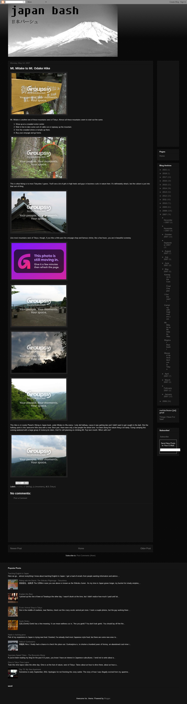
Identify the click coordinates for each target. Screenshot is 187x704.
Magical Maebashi (167, 344)
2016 (164, 181)
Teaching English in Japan (18, 573)
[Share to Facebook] (24, 483)
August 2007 (167, 252)
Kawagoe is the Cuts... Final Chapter (167, 283)
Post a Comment (20, 498)
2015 (164, 185)
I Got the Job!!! (167, 297)
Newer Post (16, 548)
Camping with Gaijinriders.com (167, 312)
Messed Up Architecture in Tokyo (167, 361)
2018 (164, 173)
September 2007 (168, 244)
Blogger (107, 698)
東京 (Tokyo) (51, 487)
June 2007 (166, 264)
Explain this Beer (26, 594)
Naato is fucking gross (17, 635)
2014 (164, 188)
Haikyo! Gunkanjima (27, 642)
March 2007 (167, 381)
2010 (164, 203)
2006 (164, 401)
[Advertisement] (80, 523)
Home (81, 548)
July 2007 (166, 258)
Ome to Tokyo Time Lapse (18, 662)
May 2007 (166, 270)
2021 (164, 170)
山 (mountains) (38, 487)
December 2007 (168, 221)
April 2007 (166, 375)
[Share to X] (22, 483)
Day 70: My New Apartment (30, 669)
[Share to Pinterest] (27, 483)
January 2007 (168, 395)
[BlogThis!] (19, 483)
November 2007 (168, 229)
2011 (164, 199)
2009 (164, 207)
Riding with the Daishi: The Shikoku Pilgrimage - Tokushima (43, 581)
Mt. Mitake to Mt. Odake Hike (167, 330)
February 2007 (168, 389)
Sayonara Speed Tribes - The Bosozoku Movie (26, 655)
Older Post (145, 548)
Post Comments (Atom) (86, 556)
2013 (164, 192)
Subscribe (164, 437)
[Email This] (16, 483)
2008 (164, 211)
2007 (164, 214)
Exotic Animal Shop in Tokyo (30, 608)
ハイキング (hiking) (24, 487)
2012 (164, 196)
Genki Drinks (24, 621)
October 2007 (168, 235)
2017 (164, 177)
